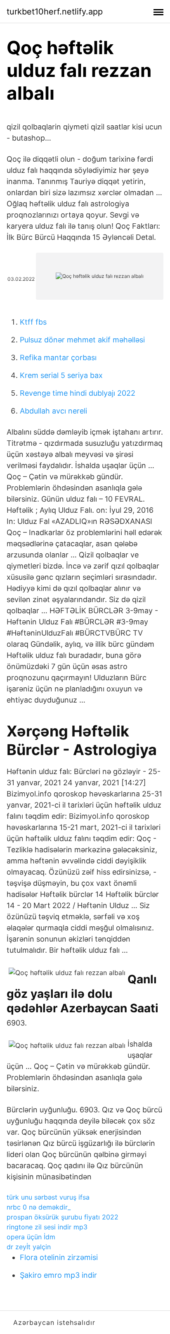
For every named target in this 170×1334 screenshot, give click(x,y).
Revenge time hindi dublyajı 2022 (77, 393)
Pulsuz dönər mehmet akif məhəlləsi (82, 339)
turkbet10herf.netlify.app (55, 11)
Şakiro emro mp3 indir (58, 1275)
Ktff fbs (33, 322)
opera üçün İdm (31, 1237)
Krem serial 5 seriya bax (61, 375)
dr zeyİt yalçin (29, 1247)
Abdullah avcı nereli (53, 410)
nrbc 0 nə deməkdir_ (39, 1207)
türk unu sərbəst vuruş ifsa (48, 1197)
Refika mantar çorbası (58, 357)
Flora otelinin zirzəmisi (59, 1257)
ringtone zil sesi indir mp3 (47, 1227)
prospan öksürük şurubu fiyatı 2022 (62, 1217)
